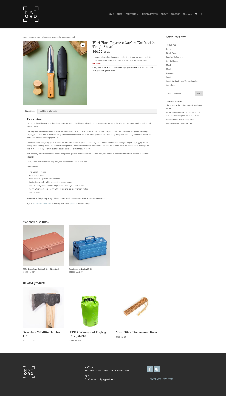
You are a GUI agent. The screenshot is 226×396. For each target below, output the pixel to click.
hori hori (141, 68)
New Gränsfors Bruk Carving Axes (180, 120)
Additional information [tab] (49, 111)
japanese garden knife (106, 71)
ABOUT (164, 14)
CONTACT (175, 14)
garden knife (132, 68)
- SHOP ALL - (107, 68)
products (73, 204)
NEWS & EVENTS (150, 14)
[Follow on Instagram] (157, 369)
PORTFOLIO (131, 14)
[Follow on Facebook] (150, 369)
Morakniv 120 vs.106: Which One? (179, 124)
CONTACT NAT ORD (161, 379)
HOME (111, 14)
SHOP (119, 14)
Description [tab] (30, 111)
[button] (82, 45)
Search (199, 93)
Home (25, 37)
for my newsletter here (42, 204)
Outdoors (32, 37)
